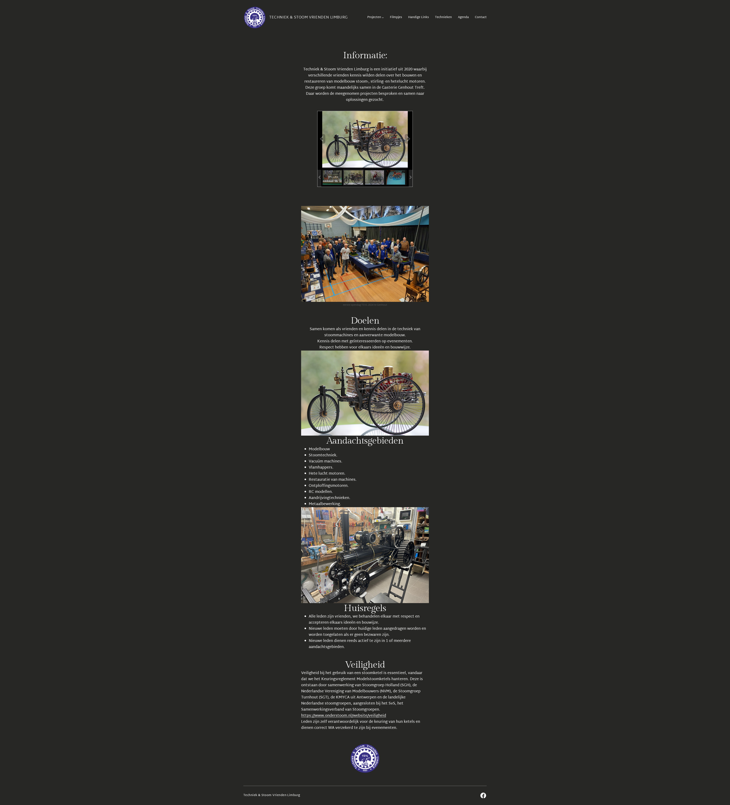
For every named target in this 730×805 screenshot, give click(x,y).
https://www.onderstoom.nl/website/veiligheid (343, 715)
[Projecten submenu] (383, 17)
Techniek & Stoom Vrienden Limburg (308, 17)
